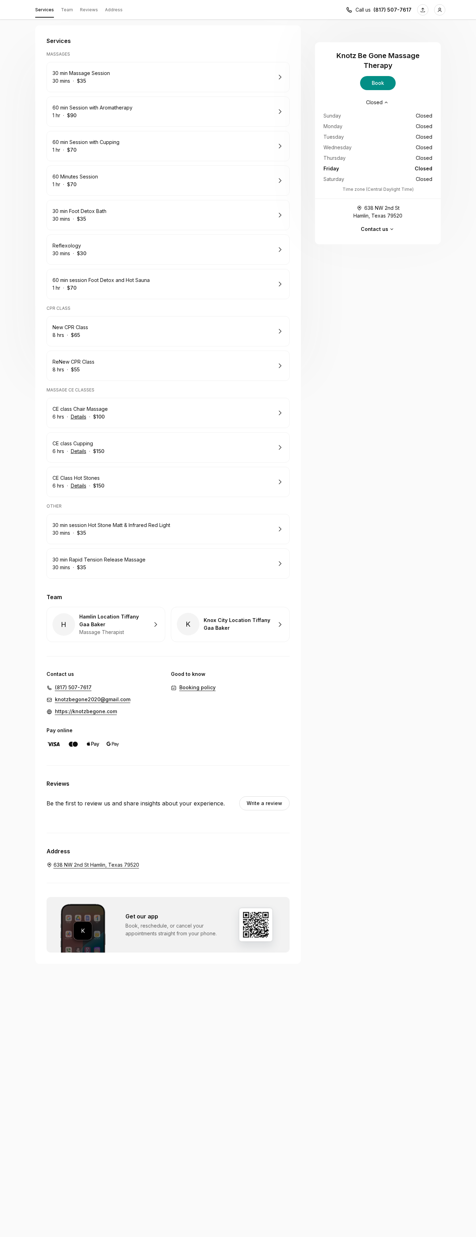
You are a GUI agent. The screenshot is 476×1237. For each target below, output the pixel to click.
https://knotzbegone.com (86, 711)
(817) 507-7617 (392, 10)
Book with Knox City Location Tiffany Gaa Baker (230, 624)
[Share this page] (422, 9)
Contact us (374, 229)
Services (44, 9)
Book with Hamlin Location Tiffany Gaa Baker (106, 624)
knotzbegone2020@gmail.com (92, 699)
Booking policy (197, 687)
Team (67, 9)
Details (78, 417)
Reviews (89, 9)
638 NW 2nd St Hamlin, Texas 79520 (377, 212)
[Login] (439, 9)
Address (114, 9)
